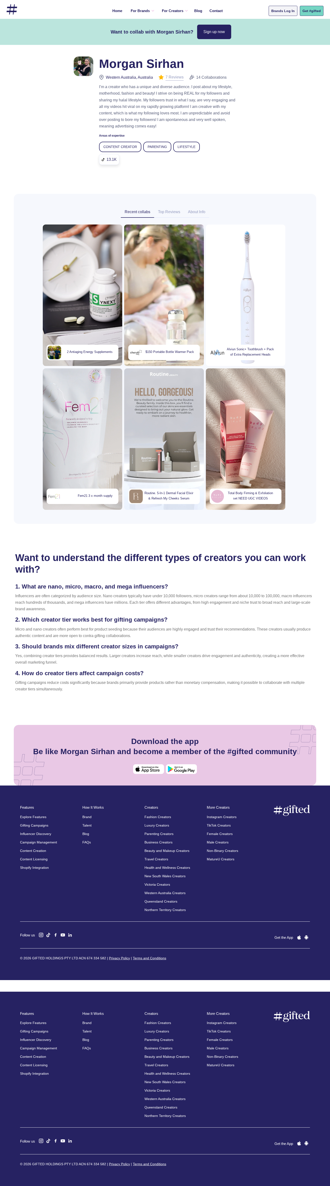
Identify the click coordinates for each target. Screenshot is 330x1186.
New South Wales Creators (165, 876)
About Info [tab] (196, 212)
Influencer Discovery (35, 834)
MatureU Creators (220, 859)
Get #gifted (311, 11)
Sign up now (214, 32)
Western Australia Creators (165, 893)
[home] (12, 9)
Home (117, 11)
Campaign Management (38, 842)
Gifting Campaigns (34, 825)
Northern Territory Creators (165, 910)
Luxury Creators (156, 825)
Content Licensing (34, 859)
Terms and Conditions (149, 958)
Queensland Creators (160, 901)
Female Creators (220, 834)
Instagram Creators (222, 817)
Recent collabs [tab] (137, 212)
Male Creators (218, 842)
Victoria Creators (157, 884)
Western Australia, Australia (129, 77)
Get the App (283, 937)
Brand (87, 817)
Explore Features (33, 817)
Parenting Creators (158, 834)
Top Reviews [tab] (169, 212)
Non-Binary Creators (222, 851)
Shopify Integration (34, 868)
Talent (87, 825)
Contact (216, 11)
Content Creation (33, 851)
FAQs (86, 842)
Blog (198, 11)
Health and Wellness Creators (167, 868)
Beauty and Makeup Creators (166, 851)
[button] (141, 11)
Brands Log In (283, 11)
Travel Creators (156, 859)
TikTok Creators (219, 825)
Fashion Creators (157, 817)
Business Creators (158, 842)
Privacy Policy (119, 958)
